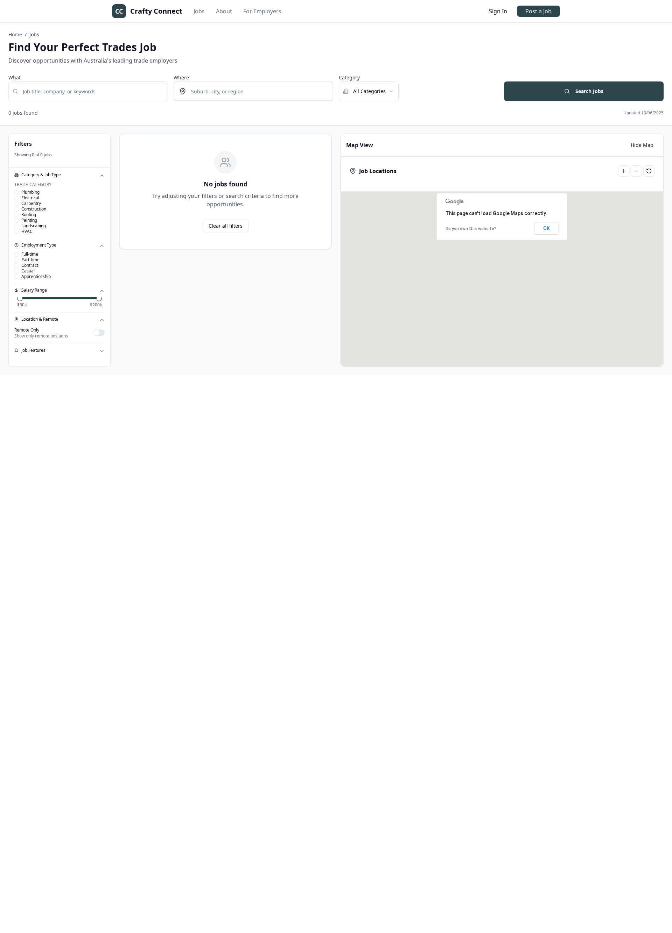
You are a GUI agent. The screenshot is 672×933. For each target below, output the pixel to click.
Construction (33, 209)
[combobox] (369, 91)
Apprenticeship (36, 277)
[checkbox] (16, 192)
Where (181, 77)
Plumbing (30, 192)
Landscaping (33, 226)
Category (349, 77)
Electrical (30, 198)
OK (546, 228)
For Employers (262, 11)
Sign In (498, 11)
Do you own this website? (471, 228)
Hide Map (642, 145)
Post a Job (538, 11)
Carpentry (31, 203)
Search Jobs (589, 91)
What (14, 77)
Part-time (30, 260)
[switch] (99, 332)
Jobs (199, 11)
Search (512, 77)
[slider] (20, 298)
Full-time (29, 254)
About (224, 11)
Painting (29, 220)
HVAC (27, 231)
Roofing (28, 215)
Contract (29, 265)
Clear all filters (226, 225)
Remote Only (26, 330)
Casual (28, 271)
